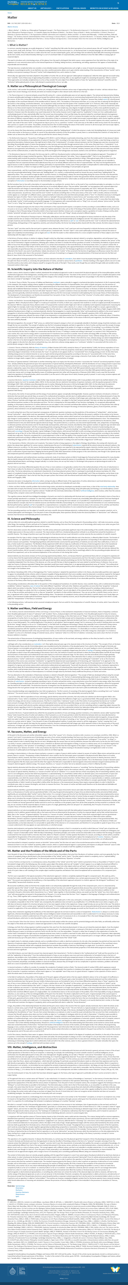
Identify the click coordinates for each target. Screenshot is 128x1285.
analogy (90, 650)
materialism (68, 259)
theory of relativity (41, 348)
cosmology (18, 431)
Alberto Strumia (13, 27)
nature (105, 99)
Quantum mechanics (29, 380)
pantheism (78, 261)
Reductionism (96, 912)
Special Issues (79, 8)
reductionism (77, 445)
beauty (59, 1020)
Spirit (17, 1196)
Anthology (45, 8)
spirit (72, 221)
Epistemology (20, 1186)
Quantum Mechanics (22, 1192)
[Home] (27, 3)
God (48, 233)
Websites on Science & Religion (104, 8)
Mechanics (19, 1190)
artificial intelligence (87, 491)
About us (32, 8)
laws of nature (35, 586)
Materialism (19, 1188)
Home (10, 13)
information (21, 181)
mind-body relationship (107, 486)
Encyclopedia (62, 8)
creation (100, 837)
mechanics (56, 282)
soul (77, 221)
